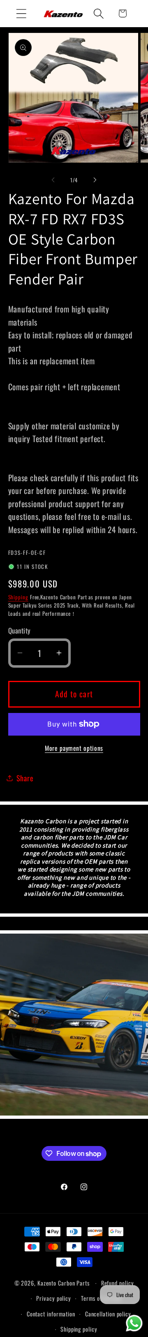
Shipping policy (78, 1329)
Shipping (18, 597)
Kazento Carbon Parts (63, 1283)
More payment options (74, 748)
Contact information (51, 1313)
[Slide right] (95, 180)
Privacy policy (53, 1298)
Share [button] (25, 777)
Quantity (19, 630)
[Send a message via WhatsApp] (134, 1323)
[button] (21, 13)
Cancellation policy (108, 1313)
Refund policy (117, 1283)
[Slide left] (53, 180)
